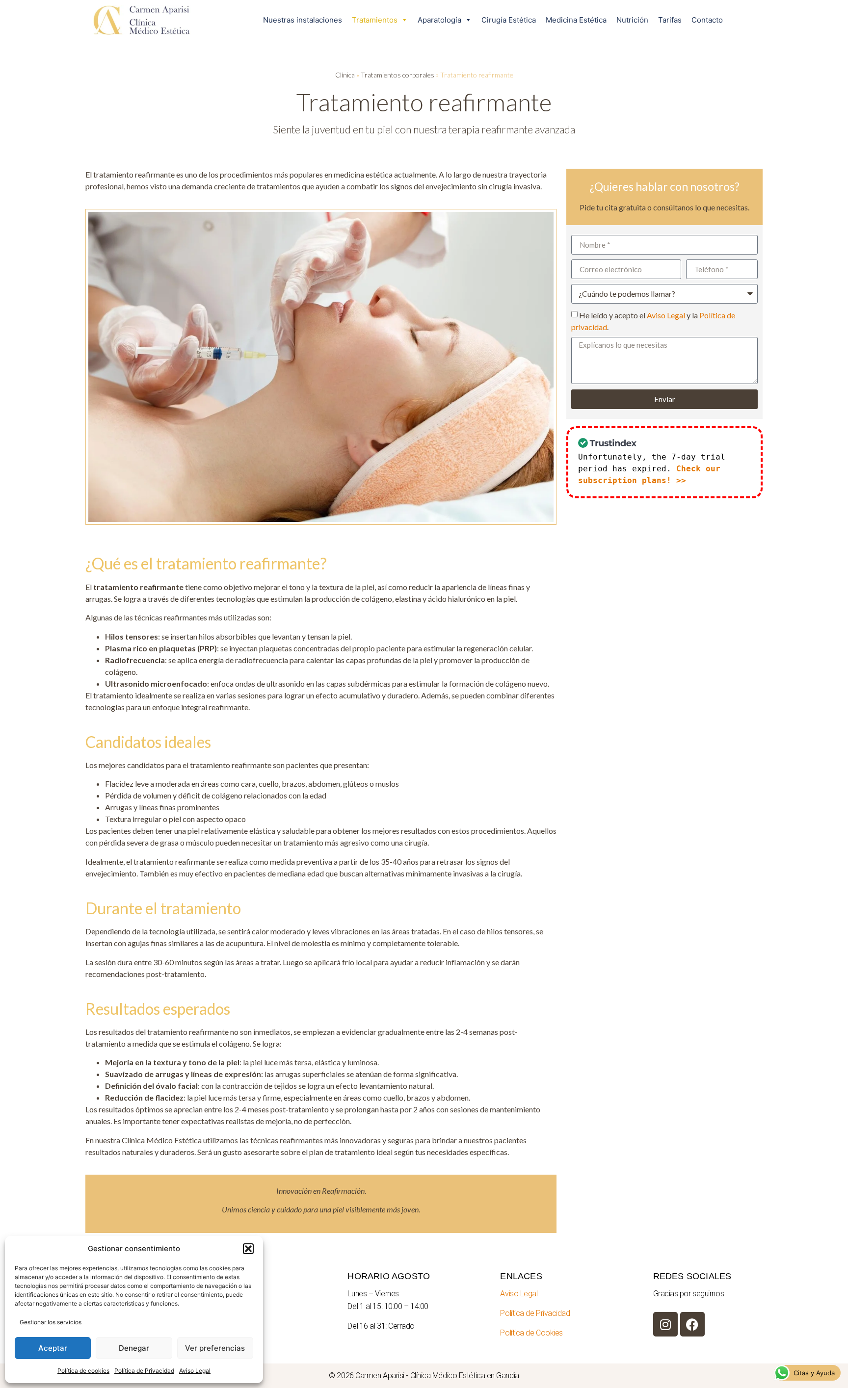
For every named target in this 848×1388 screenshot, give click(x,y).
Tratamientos (375, 20)
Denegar (134, 1348)
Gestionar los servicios (50, 1322)
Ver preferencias (215, 1348)
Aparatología (439, 20)
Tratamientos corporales (397, 75)
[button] (248, 1249)
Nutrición (632, 20)
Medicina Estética (576, 20)
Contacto (707, 20)
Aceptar (52, 1348)
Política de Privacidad (144, 1370)
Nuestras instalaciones (302, 20)
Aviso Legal (195, 1370)
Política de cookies (83, 1370)
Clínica (345, 75)
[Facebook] (692, 1324)
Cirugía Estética (508, 20)
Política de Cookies (531, 1332)
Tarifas (670, 20)
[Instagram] (665, 1324)
